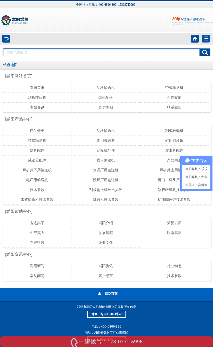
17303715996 (126, 4)
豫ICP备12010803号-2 (107, 314)
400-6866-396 (107, 4)
